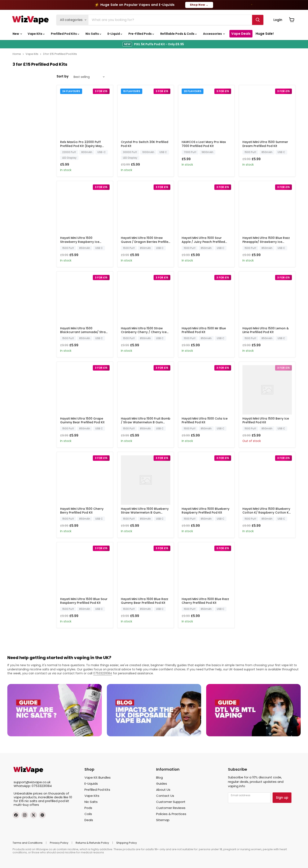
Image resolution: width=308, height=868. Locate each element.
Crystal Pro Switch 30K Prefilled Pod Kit (144, 144)
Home (17, 54)
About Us (163, 789)
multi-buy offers (26, 804)
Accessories (213, 34)
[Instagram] (24, 815)
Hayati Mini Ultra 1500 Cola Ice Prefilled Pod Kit (205, 420)
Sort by (63, 76)
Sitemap (163, 820)
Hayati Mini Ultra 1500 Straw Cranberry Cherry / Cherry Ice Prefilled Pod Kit (144, 332)
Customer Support (170, 802)
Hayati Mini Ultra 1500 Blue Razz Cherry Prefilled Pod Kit (205, 601)
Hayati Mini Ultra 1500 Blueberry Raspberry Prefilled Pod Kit (205, 511)
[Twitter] (33, 815)
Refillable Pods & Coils (177, 34)
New (16, 34)
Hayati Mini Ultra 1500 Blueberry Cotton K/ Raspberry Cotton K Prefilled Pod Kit (266, 512)
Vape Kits (35, 34)
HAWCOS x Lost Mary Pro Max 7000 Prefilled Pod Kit (204, 144)
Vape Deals (241, 33)
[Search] (257, 20)
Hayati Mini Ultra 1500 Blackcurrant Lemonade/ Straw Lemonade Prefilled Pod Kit (84, 332)
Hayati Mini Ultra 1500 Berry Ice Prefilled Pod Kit (265, 420)
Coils (88, 814)
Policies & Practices (171, 814)
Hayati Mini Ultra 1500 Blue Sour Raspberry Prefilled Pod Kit (83, 601)
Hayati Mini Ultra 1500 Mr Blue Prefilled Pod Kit (204, 330)
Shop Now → (199, 5)
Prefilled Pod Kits (64, 34)
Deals (88, 820)
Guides (161, 783)
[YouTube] (42, 815)
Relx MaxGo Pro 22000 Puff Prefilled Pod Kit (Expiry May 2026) (81, 146)
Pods (88, 808)
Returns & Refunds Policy (92, 843)
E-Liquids (91, 783)
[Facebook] (16, 815)
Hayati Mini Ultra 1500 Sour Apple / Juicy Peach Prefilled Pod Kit (203, 241)
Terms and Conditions (28, 843)
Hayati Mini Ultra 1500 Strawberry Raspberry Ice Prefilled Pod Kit (79, 241)
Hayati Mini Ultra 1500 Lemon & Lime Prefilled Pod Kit (265, 330)
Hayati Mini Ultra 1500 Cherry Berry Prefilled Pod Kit (82, 511)
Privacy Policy (59, 843)
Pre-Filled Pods (140, 34)
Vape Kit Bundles (97, 777)
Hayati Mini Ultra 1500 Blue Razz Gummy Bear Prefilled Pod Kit (144, 601)
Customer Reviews (170, 808)
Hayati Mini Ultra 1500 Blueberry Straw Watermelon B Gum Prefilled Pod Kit (145, 512)
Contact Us (165, 795)
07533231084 (102, 673)
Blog (159, 777)
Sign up (282, 797)
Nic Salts (92, 34)
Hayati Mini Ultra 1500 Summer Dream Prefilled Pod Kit (265, 144)
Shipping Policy (126, 843)
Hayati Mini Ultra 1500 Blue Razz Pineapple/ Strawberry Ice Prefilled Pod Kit (266, 241)
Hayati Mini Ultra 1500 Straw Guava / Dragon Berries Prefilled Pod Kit (145, 241)
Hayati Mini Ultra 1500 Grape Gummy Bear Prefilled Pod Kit (82, 420)
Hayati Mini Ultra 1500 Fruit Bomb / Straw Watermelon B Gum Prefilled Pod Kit (145, 422)
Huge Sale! (265, 33)
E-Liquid (113, 34)
